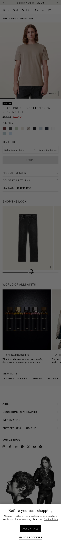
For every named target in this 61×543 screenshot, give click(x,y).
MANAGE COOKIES (30, 537)
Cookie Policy (51, 519)
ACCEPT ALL (30, 528)
